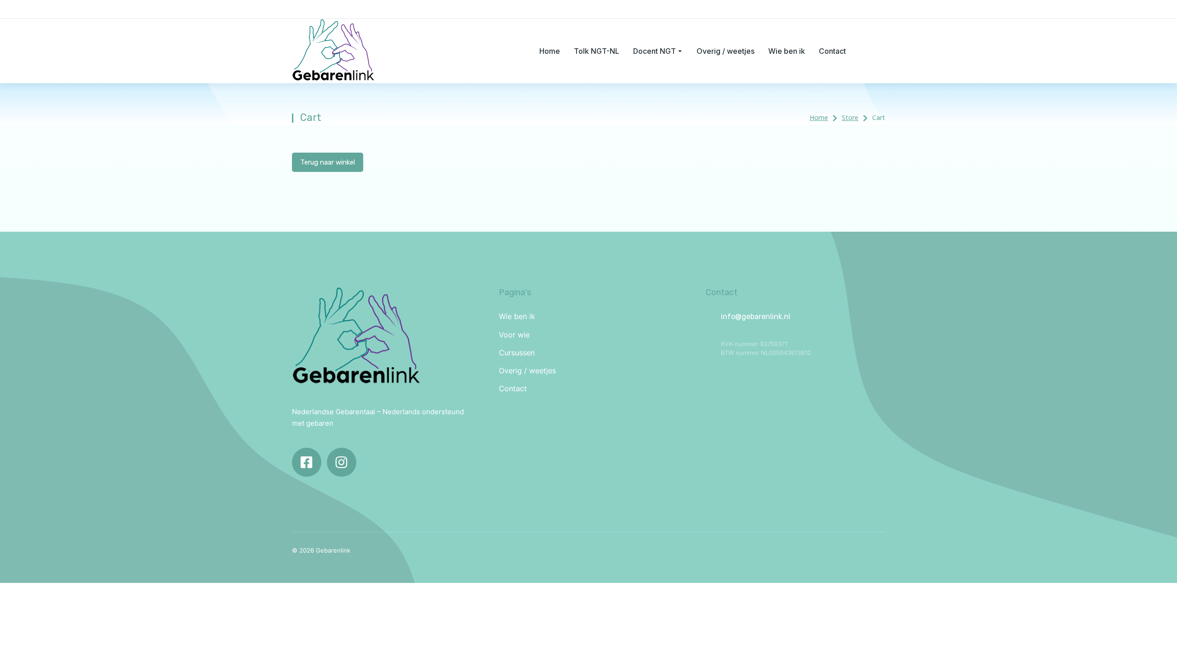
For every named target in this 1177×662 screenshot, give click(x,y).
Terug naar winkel (327, 162)
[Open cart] (880, 51)
